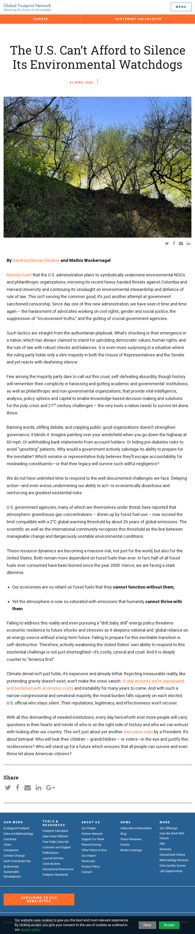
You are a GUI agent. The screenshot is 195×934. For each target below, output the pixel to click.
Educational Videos (172, 854)
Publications (51, 852)
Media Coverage (131, 850)
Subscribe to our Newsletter (39, 899)
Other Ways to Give (94, 850)
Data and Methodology (18, 833)
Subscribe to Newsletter (136, 828)
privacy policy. (30, 929)
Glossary (165, 849)
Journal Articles (53, 858)
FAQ (162, 843)
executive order (138, 731)
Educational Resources (58, 869)
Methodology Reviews (174, 860)
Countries (10, 839)
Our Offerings (168, 828)
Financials (88, 861)
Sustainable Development (12, 874)
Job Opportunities (171, 871)
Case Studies (51, 863)
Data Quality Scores (173, 865)
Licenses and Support (57, 847)
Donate (41, 19)
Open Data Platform (55, 836)
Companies (11, 850)
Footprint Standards (55, 874)
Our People (89, 828)
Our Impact (89, 855)
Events (125, 844)
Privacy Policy (91, 866)
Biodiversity (11, 866)
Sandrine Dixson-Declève (36, 260)
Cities (7, 844)
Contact (87, 872)
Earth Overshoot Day (17, 861)
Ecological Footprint (16, 828)
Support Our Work (93, 839)
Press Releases (131, 839)
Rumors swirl (19, 274)
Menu (181, 7)
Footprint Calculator (138, 19)
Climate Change (14, 855)
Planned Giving (91, 844)
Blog (124, 833)
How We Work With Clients (172, 836)
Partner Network (92, 833)
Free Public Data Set (56, 842)
